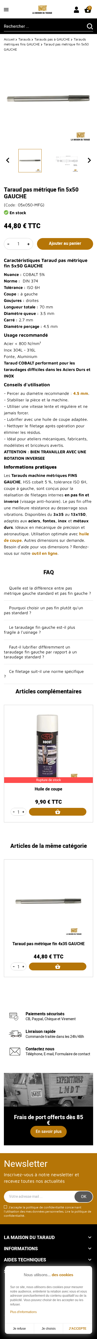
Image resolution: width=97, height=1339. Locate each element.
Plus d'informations (23, 1312)
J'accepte (77, 1328)
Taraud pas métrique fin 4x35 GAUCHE (48, 944)
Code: (11, 204)
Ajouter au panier (65, 243)
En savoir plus (49, 1131)
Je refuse (19, 1328)
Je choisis (49, 1328)
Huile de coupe (48, 789)
